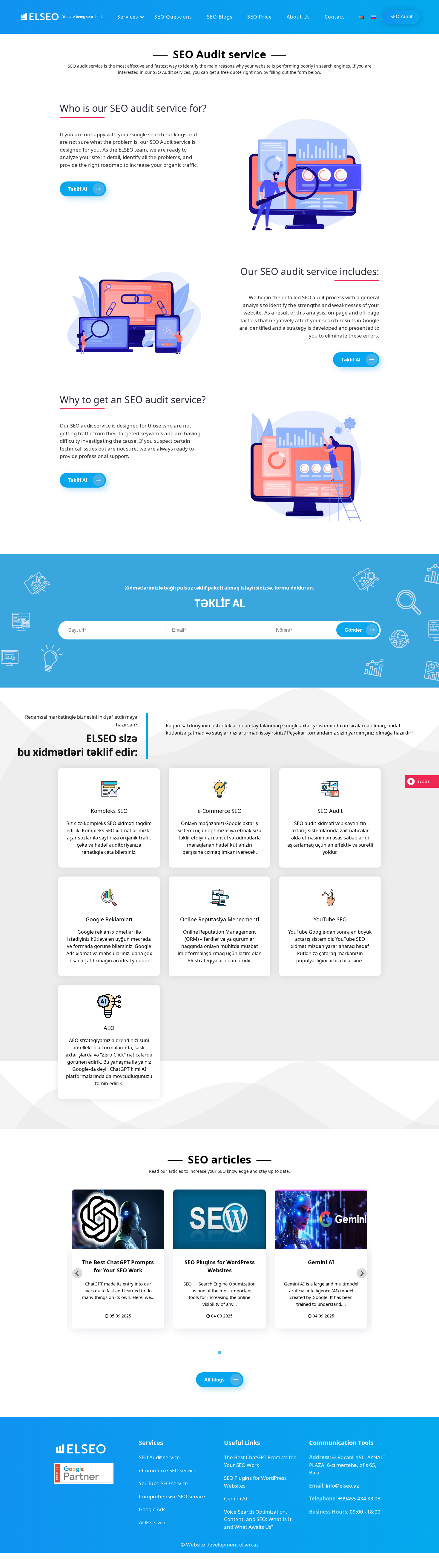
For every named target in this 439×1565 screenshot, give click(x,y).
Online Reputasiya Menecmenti (219, 919)
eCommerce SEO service (168, 1470)
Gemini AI (235, 1498)
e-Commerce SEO (220, 810)
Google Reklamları (109, 919)
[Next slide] (362, 1273)
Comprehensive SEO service (172, 1496)
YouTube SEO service (163, 1483)
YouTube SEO (330, 919)
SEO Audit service (159, 1457)
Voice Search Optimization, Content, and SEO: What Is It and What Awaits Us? (257, 1519)
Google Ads (152, 1509)
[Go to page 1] (219, 1352)
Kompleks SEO (109, 810)
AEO (109, 1027)
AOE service (153, 1522)
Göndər (353, 630)
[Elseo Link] (81, 1448)
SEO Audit (401, 16)
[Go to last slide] (77, 1273)
